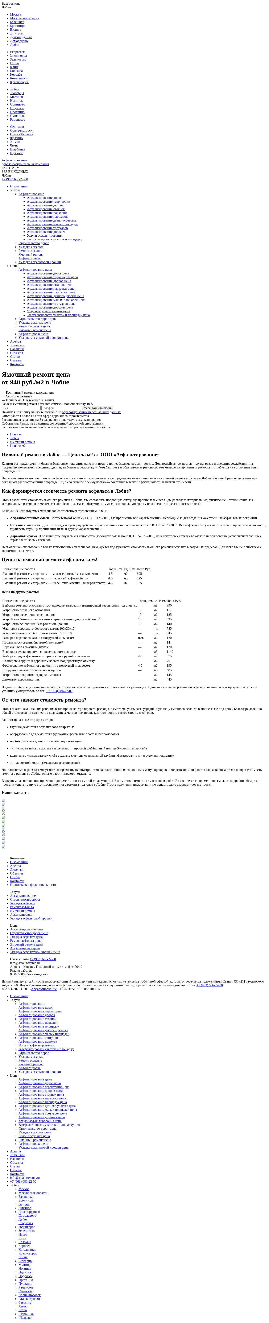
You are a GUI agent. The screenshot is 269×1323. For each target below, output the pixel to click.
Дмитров (24, 1208)
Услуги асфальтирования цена (48, 311)
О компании (19, 862)
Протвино (25, 1280)
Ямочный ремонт (31, 254)
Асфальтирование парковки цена (50, 288)
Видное (23, 1204)
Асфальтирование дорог (44, 197)
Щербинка (26, 1314)
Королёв (24, 1246)
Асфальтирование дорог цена (48, 273)
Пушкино (25, 1283)
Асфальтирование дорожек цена (50, 307)
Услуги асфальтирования (44, 235)
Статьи (15, 877)
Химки (23, 1306)
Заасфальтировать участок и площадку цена (58, 315)
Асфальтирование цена (35, 269)
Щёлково (25, 1317)
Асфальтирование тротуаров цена (51, 303)
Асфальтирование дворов (45, 205)
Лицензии (17, 869)
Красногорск (27, 1253)
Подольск (25, 1276)
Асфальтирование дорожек (46, 231)
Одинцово (25, 1272)
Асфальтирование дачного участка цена (55, 296)
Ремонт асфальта (30, 250)
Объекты (16, 873)
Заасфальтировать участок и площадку (54, 239)
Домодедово (27, 1215)
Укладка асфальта (31, 247)
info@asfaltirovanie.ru (25, 1177)
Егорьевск (25, 1223)
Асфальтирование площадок (47, 216)
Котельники (27, 1249)
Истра (22, 1234)
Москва (23, 1189)
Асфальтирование (31, 194)
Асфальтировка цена (33, 334)
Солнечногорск (29, 1295)
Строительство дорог (33, 243)
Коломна (24, 1242)
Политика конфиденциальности (33, 884)
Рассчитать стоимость (97, 408)
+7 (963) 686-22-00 (15, 179)
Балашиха (25, 1196)
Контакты (17, 881)
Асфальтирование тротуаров (47, 228)
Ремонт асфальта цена (34, 326)
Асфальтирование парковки (47, 213)
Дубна (23, 1219)
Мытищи (25, 1264)
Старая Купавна (29, 1299)
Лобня (23, 1257)
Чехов (22, 1310)
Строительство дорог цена (37, 319)
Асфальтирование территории (48, 201)
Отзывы (16, 1170)
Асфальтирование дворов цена (49, 281)
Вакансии (17, 1159)
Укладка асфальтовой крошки (39, 262)
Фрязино (24, 1302)
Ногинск (24, 1268)
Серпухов (25, 1291)
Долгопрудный (29, 1212)
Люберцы (25, 1261)
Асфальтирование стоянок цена (49, 284)
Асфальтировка (29, 258)
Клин (22, 1238)
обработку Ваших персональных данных (91, 412)
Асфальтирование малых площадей (52, 224)
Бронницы (26, 1200)
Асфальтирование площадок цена (51, 292)
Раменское (25, 1287)
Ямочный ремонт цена (34, 330)
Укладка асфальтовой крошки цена (43, 337)
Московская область (32, 1193)
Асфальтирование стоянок (46, 209)
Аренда (15, 866)
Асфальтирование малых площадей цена (56, 300)
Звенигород (26, 1227)
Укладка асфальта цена (34, 322)
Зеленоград (26, 1230)
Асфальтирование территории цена (52, 277)
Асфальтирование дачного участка (51, 220)
